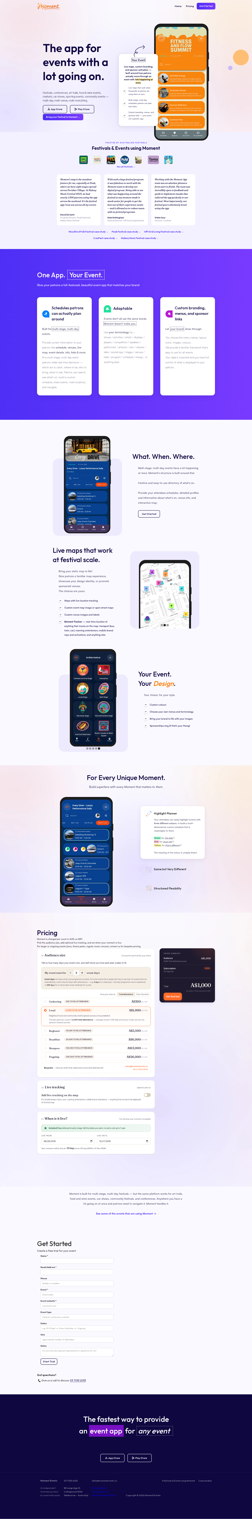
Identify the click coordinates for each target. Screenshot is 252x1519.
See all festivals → (126, 166)
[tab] (173, 832)
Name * (44, 1256)
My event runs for (55, 972)
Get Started (206, 6)
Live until (102, 1136)
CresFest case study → (105, 238)
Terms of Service (100, 1491)
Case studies (205, 1480)
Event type (46, 1312)
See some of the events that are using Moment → (126, 1213)
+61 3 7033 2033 (140, 1069)
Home (178, 6)
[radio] (96, 1001)
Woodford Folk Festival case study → (88, 231)
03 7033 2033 (78, 1380)
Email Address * (48, 1267)
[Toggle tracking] (147, 1095)
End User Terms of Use (103, 1495)
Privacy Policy (99, 1488)
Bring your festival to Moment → (63, 117)
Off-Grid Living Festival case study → (164, 231)
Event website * (48, 1301)
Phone (44, 1278)
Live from (46, 1136)
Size (43, 1334)
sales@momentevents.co (136, 1066)
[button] (136, 593)
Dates (44, 1323)
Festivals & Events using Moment (178, 1480)
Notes (44, 1346)
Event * (44, 1289)
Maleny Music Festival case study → (140, 238)
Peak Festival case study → (126, 231)
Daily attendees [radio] (142, 994)
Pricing (190, 6)
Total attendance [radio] (126, 994)
